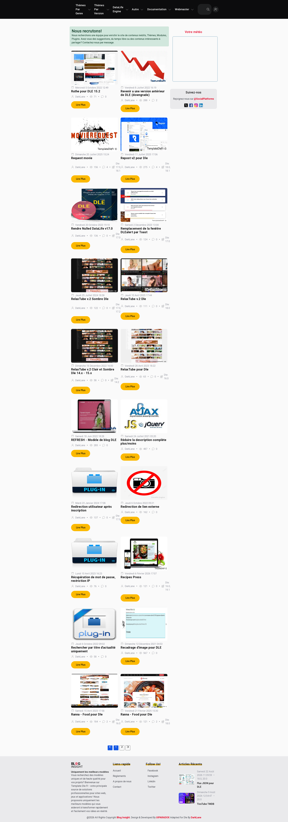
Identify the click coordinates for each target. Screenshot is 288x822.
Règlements (119, 776)
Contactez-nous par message (98, 42)
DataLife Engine (118, 9)
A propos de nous (122, 781)
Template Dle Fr (79, 786)
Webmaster (182, 9)
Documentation (156, 9)
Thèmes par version (99, 9)
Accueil (117, 770)
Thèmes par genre (81, 9)
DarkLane (196, 817)
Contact (117, 786)
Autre (135, 9)
